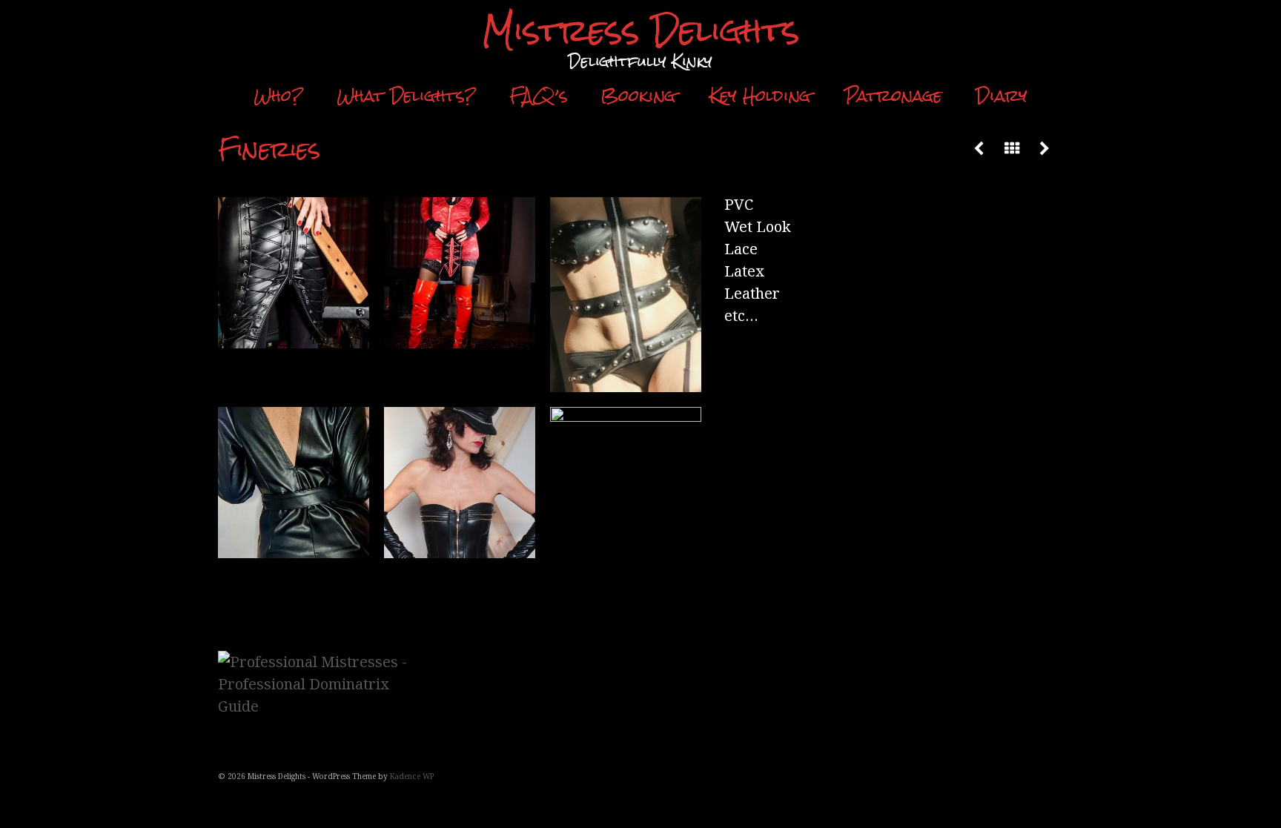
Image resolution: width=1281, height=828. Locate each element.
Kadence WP (412, 776)
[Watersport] (978, 148)
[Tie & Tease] (1044, 148)
